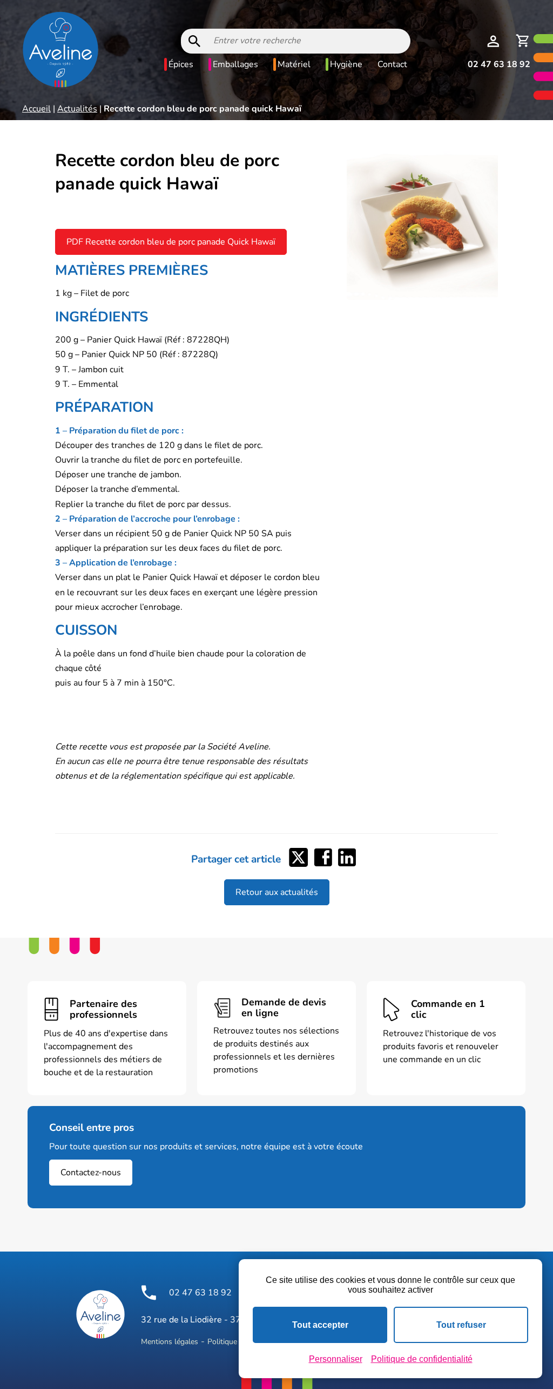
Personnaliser (335, 1359)
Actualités (77, 109)
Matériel (294, 64)
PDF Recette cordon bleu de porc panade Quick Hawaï (170, 242)
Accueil (36, 109)
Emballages (235, 64)
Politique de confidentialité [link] (422, 1359)
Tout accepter (320, 1324)
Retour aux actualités (276, 892)
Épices (180, 64)
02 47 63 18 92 (499, 64)
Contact (392, 64)
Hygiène (346, 64)
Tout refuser (461, 1324)
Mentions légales (169, 1342)
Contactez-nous (90, 1173)
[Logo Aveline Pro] (100, 1314)
